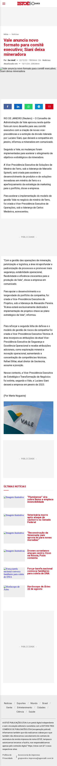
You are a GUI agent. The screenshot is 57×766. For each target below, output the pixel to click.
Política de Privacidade (7, 756)
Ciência (20, 711)
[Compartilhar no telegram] (39, 106)
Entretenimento (24, 707)
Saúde (32, 711)
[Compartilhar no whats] (28, 106)
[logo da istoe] (28, 4)
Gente (9, 707)
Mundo (34, 703)
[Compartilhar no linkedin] (18, 106)
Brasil (45, 703)
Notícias (15, 34)
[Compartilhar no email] (49, 106)
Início (6, 34)
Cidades (41, 707)
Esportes (21, 703)
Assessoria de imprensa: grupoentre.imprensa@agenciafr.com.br (36, 756)
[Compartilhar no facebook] (8, 106)
